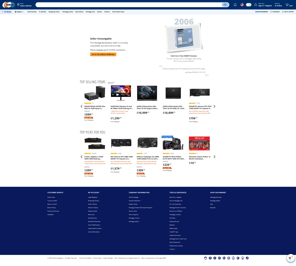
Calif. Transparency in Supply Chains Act (127, 258)
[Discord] (242, 258)
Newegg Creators (175, 215)
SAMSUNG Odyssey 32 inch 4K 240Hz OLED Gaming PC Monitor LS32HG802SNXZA (121, 107)
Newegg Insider (134, 221)
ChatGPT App (174, 232)
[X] (215, 258)
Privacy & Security (53, 211)
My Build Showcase (94, 221)
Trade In (172, 249)
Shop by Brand (174, 221)
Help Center (51, 197)
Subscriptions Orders (95, 228)
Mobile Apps (173, 228)
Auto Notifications (94, 232)
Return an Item (52, 204)
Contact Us (101, 50)
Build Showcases (175, 242)
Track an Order (52, 201)
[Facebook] (210, 258)
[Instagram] (219, 258)
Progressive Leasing (176, 246)
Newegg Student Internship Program (140, 208)
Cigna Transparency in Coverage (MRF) (153, 258)
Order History (92, 204)
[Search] (225, 5)
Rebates (172, 225)
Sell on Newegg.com (176, 201)
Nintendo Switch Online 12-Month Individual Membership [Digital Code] (200, 158)
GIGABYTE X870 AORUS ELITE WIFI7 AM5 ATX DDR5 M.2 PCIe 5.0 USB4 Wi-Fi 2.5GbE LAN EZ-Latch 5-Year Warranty (174, 158)
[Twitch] (238, 258)
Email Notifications (94, 225)
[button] (24, 4)
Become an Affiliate (176, 211)
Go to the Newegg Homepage (103, 54)
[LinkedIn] (224, 258)
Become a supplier (176, 197)
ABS (211, 204)
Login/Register (92, 197)
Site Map (172, 218)
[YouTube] (233, 258)
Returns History (93, 208)
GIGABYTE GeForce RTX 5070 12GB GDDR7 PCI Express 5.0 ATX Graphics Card (200, 107)
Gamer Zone (133, 211)
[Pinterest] (229, 258)
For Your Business (175, 204)
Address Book (92, 211)
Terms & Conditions (85, 258)
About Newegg (133, 197)
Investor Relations (134, 201)
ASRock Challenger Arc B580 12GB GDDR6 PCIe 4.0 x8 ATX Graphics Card (148, 158)
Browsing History (93, 201)
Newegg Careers (134, 218)
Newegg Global (215, 201)
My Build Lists (92, 218)
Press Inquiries (133, 215)
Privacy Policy (97, 258)
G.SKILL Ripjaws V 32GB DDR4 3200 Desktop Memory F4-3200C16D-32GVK (93, 158)
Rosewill (212, 208)
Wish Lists (91, 215)
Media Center (133, 204)
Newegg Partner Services (178, 208)
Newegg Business (216, 197)
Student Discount (175, 235)
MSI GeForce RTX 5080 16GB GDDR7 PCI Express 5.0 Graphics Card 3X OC (122, 158)
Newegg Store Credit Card (178, 239)
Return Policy (51, 208)
